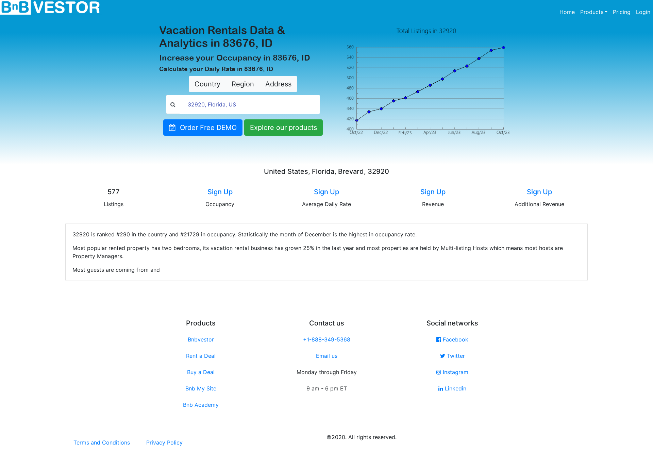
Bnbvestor (201, 339)
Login (643, 12)
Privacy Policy (164, 442)
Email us (326, 355)
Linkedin (454, 388)
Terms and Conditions (101, 442)
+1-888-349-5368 (326, 339)
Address (278, 84)
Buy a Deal (201, 372)
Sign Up (220, 192)
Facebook (454, 339)
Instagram (454, 372)
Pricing (622, 12)
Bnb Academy (201, 404)
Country (207, 84)
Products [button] (591, 12)
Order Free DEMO (206, 127)
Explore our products (283, 127)
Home (568, 11)
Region (243, 84)
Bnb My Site (200, 388)
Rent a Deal (201, 355)
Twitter (455, 355)
